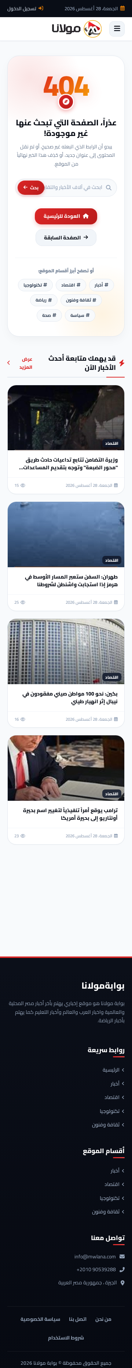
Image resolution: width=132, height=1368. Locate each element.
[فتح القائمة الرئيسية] (117, 29)
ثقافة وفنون (106, 1125)
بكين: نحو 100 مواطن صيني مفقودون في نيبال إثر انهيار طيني (70, 697)
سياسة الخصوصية (40, 1319)
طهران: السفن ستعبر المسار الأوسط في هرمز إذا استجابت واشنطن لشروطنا (71, 580)
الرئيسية (111, 1070)
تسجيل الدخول (21, 8)
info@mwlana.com (95, 1257)
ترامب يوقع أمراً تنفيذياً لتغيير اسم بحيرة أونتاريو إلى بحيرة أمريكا (70, 814)
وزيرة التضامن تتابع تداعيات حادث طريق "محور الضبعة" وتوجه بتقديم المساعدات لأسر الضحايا (70, 467)
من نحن (103, 1319)
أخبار (115, 1084)
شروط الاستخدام (66, 1337)
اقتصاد (112, 1097)
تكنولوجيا (110, 1111)
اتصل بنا (78, 1319)
